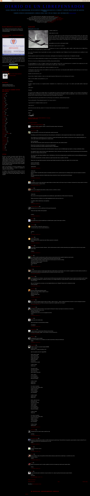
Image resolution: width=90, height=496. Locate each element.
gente (3, 111)
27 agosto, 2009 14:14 (35, 459)
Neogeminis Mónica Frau (35, 206)
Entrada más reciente (31, 481)
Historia (3, 112)
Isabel (32, 180)
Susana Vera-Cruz (34, 130)
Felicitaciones (4, 108)
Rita (31, 269)
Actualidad (4, 93)
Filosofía (3, 109)
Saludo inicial (4, 138)
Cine (3, 97)
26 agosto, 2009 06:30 (35, 252)
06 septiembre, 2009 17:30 (36, 477)
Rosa (32, 462)
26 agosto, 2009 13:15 (35, 297)
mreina (32, 446)
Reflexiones (4, 132)
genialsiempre (33, 429)
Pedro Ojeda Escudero (34, 438)
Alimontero (33, 224)
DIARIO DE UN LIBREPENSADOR (45, 6)
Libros (3, 116)
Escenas (3, 105)
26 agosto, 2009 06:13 (35, 242)
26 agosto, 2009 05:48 (35, 234)
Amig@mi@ (33, 288)
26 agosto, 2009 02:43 (35, 203)
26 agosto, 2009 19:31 (35, 427)
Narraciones (35, 118)
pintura (3, 125)
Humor (3, 114)
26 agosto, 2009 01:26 (35, 185)
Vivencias (4, 150)
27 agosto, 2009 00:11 (35, 444)
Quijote (3, 129)
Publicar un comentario (31, 479)
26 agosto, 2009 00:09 (35, 168)
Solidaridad (4, 143)
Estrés (3, 107)
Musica (3, 120)
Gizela (32, 255)
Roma (3, 136)
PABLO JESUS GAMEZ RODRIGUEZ (37, 124)
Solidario (3, 144)
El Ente (32, 318)
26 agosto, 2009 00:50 (35, 178)
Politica (3, 127)
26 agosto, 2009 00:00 (35, 127)
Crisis (3, 101)
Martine (32, 454)
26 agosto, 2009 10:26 (35, 266)
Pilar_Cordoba (33, 307)
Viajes (3, 145)
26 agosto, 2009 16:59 (35, 333)
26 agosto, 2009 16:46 (35, 326)
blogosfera (4, 96)
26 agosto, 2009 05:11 (35, 216)
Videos (3, 147)
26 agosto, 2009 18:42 (35, 342)
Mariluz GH (33, 276)
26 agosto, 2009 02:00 (35, 191)
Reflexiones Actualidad (6, 133)
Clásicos (3, 100)
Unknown (32, 237)
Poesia (3, 126)
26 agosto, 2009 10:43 (35, 286)
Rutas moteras (4, 137)
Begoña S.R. (33, 336)
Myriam (32, 188)
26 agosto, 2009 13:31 (35, 304)
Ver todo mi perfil (12, 75)
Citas (3, 98)
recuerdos (3, 130)
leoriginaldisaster (33, 329)
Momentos (4, 119)
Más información (13, 67)
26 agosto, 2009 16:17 (35, 315)
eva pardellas (33, 299)
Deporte (3, 102)
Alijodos (32, 218)
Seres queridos (4, 141)
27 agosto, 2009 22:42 (35, 468)
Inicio (59, 481)
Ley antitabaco (4, 115)
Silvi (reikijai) (33, 345)
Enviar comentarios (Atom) (37, 483)
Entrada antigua (85, 481)
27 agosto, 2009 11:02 (35, 451)
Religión (3, 134)
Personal (3, 123)
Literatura (4, 118)
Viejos (3, 148)
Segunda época (4, 140)
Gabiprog (32, 245)
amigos (3, 94)
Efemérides (4, 104)
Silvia (32, 471)
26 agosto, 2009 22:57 (35, 435)
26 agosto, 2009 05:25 (35, 222)
